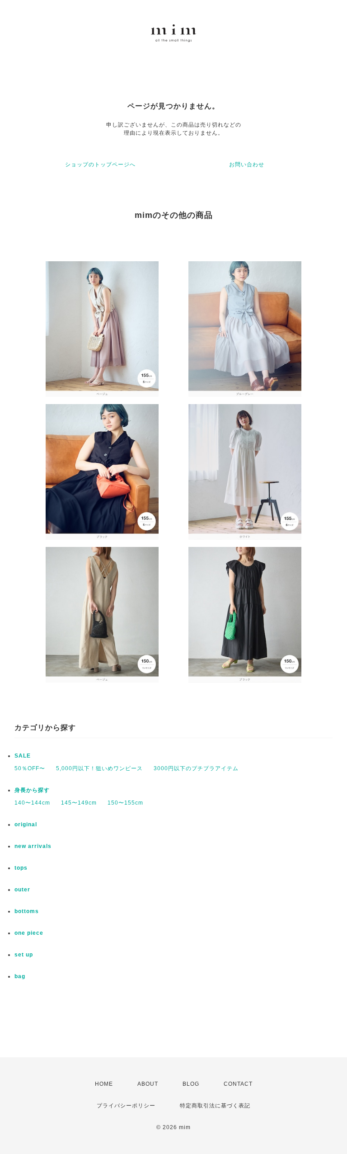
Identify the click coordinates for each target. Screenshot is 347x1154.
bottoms (26, 911)
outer (22, 889)
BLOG (191, 1084)
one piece (28, 933)
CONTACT (238, 1084)
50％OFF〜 (29, 768)
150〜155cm (125, 803)
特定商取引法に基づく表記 (215, 1105)
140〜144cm (32, 803)
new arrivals (33, 846)
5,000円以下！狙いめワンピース (99, 768)
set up (23, 954)
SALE (22, 756)
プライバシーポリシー (126, 1105)
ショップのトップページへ (100, 164)
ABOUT (147, 1084)
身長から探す (32, 790)
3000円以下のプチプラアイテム (196, 768)
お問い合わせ (246, 164)
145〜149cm (79, 803)
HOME (104, 1084)
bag (19, 976)
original (25, 824)
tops (21, 868)
